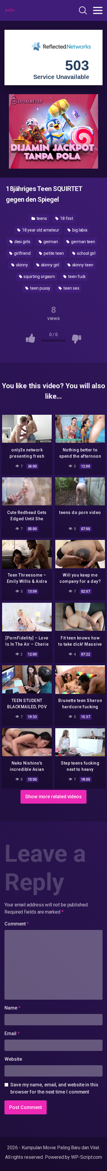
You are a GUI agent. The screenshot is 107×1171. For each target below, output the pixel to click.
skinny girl (49, 265)
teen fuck (76, 276)
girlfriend (22, 253)
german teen (82, 241)
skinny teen (82, 265)
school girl (85, 253)
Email (11, 1033)
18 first (66, 218)
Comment (16, 924)
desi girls (21, 241)
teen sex (70, 288)
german (50, 241)
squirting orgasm (39, 276)
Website (13, 1059)
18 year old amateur (40, 230)
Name (12, 1008)
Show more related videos (53, 796)
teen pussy (39, 288)
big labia (79, 230)
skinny (21, 265)
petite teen (53, 253)
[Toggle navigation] (98, 10)
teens (41, 218)
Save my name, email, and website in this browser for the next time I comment (54, 1088)
